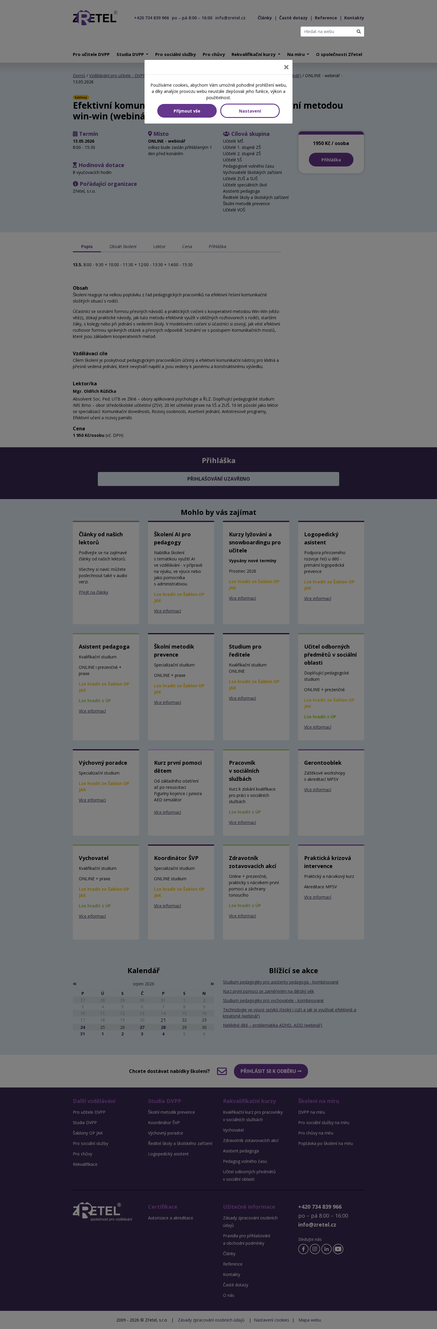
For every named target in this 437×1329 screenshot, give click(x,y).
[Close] (286, 67)
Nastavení (250, 111)
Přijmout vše (187, 111)
